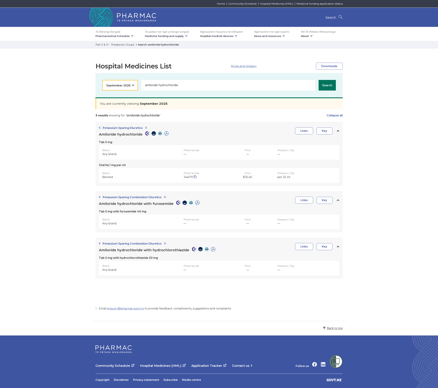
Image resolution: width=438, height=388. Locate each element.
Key (324, 130)
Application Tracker (206, 366)
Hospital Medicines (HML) (276, 3)
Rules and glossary (244, 66)
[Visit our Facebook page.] (315, 364)
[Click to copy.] (195, 177)
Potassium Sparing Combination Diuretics (132, 197)
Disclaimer (121, 379)
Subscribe (170, 379)
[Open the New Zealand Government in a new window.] (334, 380)
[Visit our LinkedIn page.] (323, 364)
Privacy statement (146, 379)
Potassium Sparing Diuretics (123, 128)
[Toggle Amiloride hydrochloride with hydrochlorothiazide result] (338, 246)
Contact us (240, 366)
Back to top (335, 328)
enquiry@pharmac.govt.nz (125, 308)
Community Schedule (242, 3)
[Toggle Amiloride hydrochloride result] (338, 131)
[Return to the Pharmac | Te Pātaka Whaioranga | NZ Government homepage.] (122, 17)
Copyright (102, 379)
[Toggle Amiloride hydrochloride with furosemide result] (338, 200)
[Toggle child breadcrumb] (146, 128)
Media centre (191, 379)
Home (221, 3)
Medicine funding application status (320, 3)
